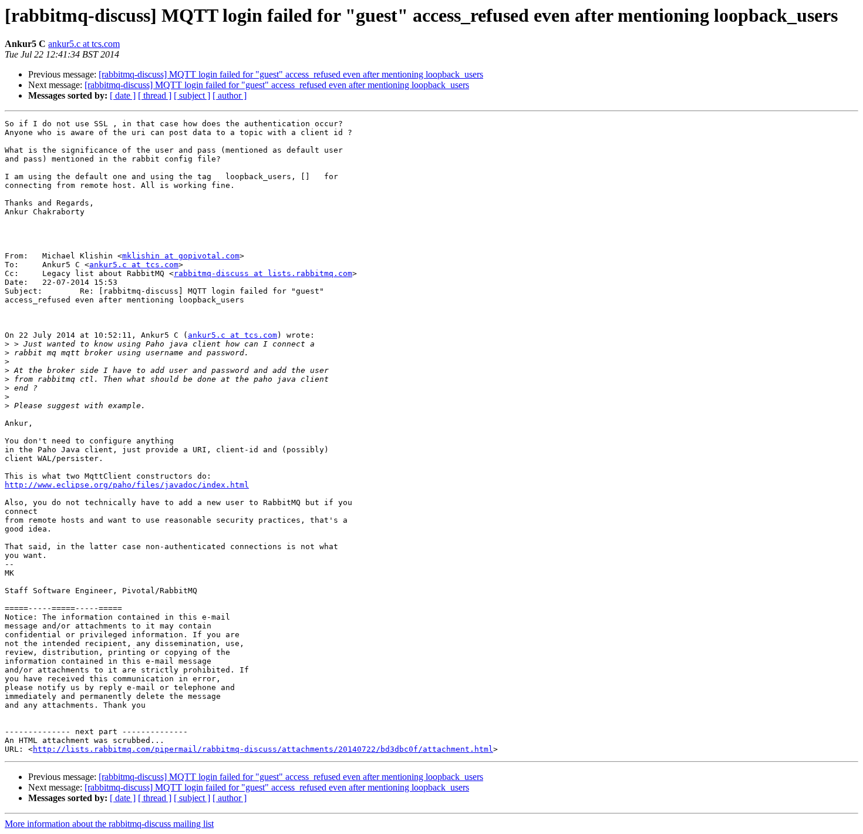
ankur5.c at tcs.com (84, 44)
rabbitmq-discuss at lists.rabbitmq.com (263, 273)
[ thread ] (154, 95)
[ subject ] (192, 95)
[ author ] (230, 95)
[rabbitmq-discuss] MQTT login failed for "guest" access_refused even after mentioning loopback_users (291, 74)
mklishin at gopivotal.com (181, 255)
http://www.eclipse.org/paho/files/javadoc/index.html (127, 484)
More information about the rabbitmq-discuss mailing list (109, 824)
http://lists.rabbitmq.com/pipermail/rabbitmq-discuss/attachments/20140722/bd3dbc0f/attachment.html (263, 749)
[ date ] (123, 95)
